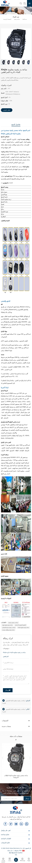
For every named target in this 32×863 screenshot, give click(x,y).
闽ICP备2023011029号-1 (16, 853)
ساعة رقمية (17, 19)
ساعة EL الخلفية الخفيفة (20, 625)
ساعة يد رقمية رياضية (13, 622)
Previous (2, 758)
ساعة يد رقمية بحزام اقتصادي (8, 627)
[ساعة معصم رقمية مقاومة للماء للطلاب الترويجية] (16, 757)
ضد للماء (24, 19)
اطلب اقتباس (6, 110)
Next (29, 758)
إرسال (7, 690)
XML (16, 855)
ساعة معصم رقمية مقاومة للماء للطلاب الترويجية (16, 776)
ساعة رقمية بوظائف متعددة (8, 630)
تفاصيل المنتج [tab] (15, 124)
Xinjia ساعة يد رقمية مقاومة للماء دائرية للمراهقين (14, 654)
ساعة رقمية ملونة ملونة (7, 625)
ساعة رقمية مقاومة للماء (23, 627)
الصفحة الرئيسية (7, 19)
